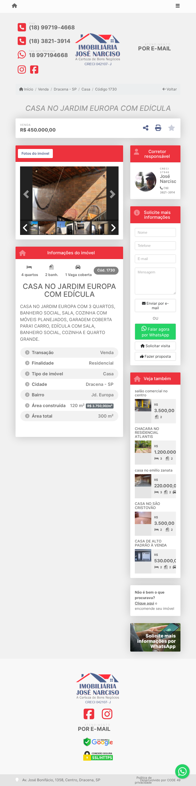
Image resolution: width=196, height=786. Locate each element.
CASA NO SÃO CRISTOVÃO (147, 505)
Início (28, 89)
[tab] (35, 153)
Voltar (171, 89)
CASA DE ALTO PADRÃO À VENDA (151, 543)
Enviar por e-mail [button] (157, 305)
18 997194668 (48, 55)
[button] (27, 194)
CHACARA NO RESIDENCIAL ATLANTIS (147, 432)
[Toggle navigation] (177, 6)
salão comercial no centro (151, 393)
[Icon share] (22, 69)
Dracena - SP (65, 89)
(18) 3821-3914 (50, 41)
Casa (86, 89)
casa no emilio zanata (154, 470)
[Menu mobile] (14, 6)
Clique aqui (144, 603)
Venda (43, 89)
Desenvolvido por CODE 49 (160, 780)
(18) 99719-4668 (52, 27)
